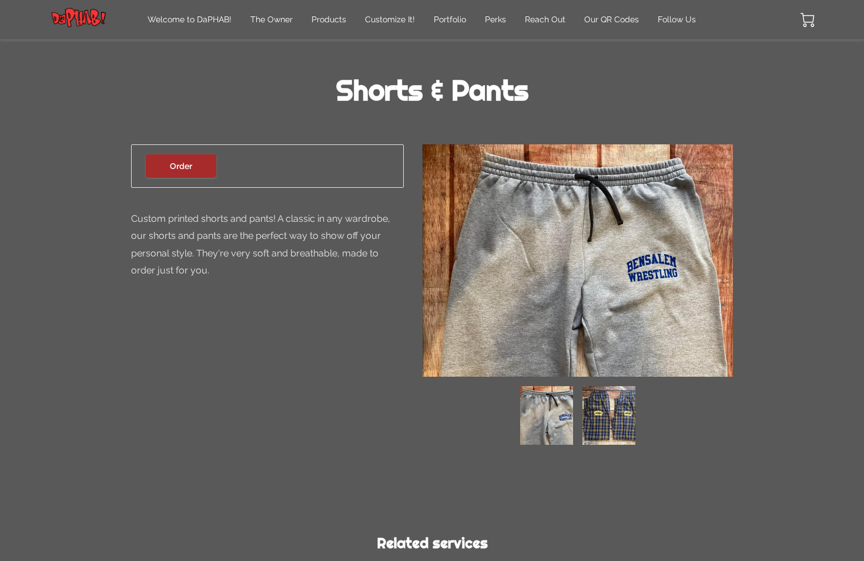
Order (181, 166)
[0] (808, 20)
